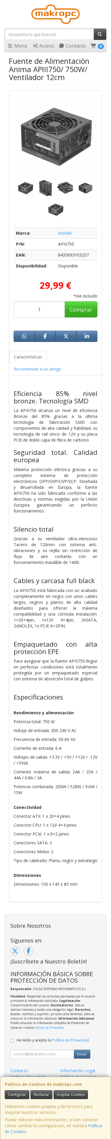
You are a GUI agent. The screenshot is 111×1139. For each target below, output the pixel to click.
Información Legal (77, 1070)
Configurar (17, 1094)
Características (28, 357)
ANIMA (65, 233)
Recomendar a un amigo (37, 369)
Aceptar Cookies (71, 1094)
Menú (20, 46)
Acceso (46, 46)
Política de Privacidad (49, 1028)
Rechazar (41, 1094)
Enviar (82, 1054)
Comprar (81, 309)
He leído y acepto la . (53, 1040)
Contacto (75, 46)
